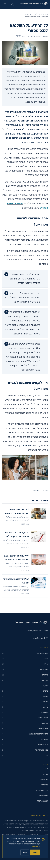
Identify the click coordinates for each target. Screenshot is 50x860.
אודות (45, 774)
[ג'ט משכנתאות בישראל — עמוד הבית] (33, 4)
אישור (35, 852)
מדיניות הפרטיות (34, 846)
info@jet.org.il (39, 638)
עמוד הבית (44, 14)
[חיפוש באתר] (12, 4)
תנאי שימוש (43, 795)
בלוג (36, 14)
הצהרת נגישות (42, 801)
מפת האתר (43, 779)
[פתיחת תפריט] (5, 4)
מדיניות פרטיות (42, 790)
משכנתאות (29, 14)
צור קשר (44, 785)
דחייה (25, 852)
